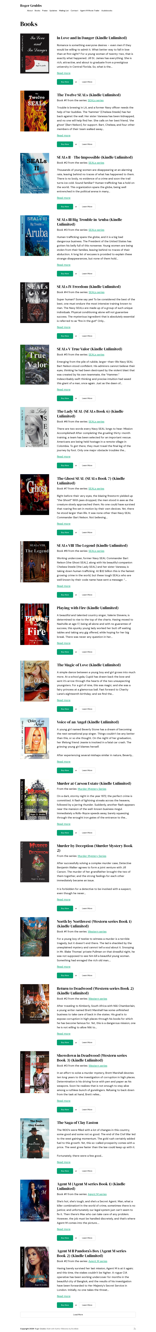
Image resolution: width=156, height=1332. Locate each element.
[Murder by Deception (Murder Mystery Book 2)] (34, 861)
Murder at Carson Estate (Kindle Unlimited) (94, 783)
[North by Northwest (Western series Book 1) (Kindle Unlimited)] (34, 937)
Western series (97, 931)
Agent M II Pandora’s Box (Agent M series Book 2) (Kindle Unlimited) (91, 1253)
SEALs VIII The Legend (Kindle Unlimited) (92, 545)
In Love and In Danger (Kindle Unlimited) (92, 37)
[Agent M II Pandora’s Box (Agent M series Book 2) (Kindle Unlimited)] (34, 1267)
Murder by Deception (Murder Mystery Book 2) (95, 848)
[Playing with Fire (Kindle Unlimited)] (34, 624)
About (30, 10)
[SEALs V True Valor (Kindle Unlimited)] (34, 364)
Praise (45, 10)
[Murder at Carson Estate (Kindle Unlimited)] (34, 799)
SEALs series (96, 100)
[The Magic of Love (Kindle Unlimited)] (34, 681)
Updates (53, 10)
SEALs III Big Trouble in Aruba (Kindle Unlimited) (89, 222)
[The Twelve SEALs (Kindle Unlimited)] (34, 111)
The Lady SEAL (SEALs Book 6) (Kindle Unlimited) (90, 414)
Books (37, 10)
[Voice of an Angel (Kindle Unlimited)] (34, 738)
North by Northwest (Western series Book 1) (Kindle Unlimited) (94, 924)
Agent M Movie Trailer (89, 10)
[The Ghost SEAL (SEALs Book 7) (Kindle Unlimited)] (34, 494)
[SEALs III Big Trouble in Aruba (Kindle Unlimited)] (34, 235)
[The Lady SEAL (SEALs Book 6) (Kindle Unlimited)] (34, 427)
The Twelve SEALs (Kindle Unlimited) (89, 95)
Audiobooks (106, 10)
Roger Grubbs (31, 5)
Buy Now (65, 82)
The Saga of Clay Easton (77, 1122)
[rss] (135, 1328)
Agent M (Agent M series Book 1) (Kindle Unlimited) (91, 1186)
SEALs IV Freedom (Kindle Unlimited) (89, 286)
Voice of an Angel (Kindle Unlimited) (88, 722)
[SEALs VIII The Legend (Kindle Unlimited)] (34, 561)
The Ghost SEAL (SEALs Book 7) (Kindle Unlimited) (91, 481)
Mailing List (64, 10)
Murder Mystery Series (92, 789)
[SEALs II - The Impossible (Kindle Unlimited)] (34, 173)
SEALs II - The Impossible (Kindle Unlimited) (95, 157)
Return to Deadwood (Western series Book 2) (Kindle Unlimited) (95, 991)
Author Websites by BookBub (66, 1329)
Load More (78, 1314)
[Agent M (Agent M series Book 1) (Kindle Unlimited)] (34, 1200)
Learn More (87, 82)
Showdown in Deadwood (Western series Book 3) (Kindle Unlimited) (92, 1058)
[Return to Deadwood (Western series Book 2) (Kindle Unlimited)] (34, 1004)
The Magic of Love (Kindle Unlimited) (89, 665)
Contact (74, 10)
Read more (63, 73)
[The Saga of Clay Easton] (34, 1138)
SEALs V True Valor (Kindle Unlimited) (89, 349)
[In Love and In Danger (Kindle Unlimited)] (34, 53)
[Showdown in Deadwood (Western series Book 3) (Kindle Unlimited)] (34, 1072)
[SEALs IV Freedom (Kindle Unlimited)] (34, 302)
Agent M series (97, 1194)
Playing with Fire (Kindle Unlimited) (88, 607)
